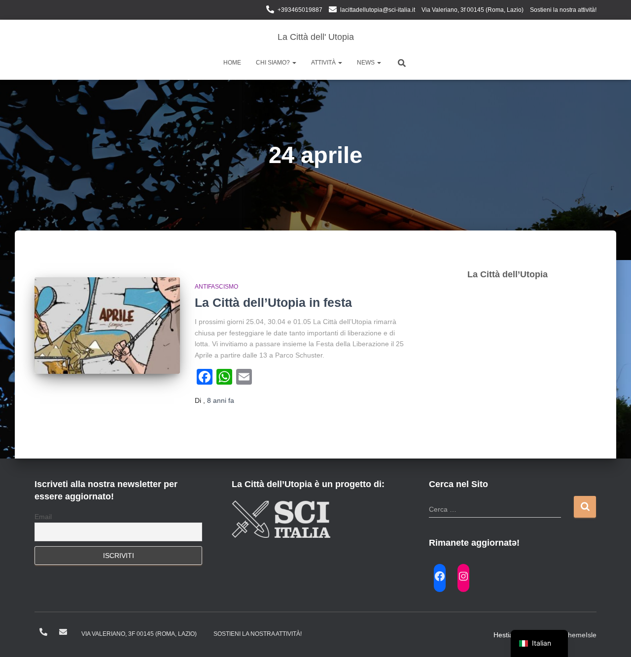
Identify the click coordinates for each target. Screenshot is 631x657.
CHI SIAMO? (273, 62)
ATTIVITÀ (324, 62)
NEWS (366, 62)
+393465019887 (300, 9)
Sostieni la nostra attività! (563, 9)
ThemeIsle (579, 635)
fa (220, 400)
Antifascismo (216, 286)
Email (43, 517)
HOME (232, 62)
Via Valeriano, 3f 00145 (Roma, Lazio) (472, 9)
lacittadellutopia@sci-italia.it (377, 9)
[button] (293, 62)
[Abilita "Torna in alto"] (611, 637)
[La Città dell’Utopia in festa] (107, 325)
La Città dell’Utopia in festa (273, 302)
